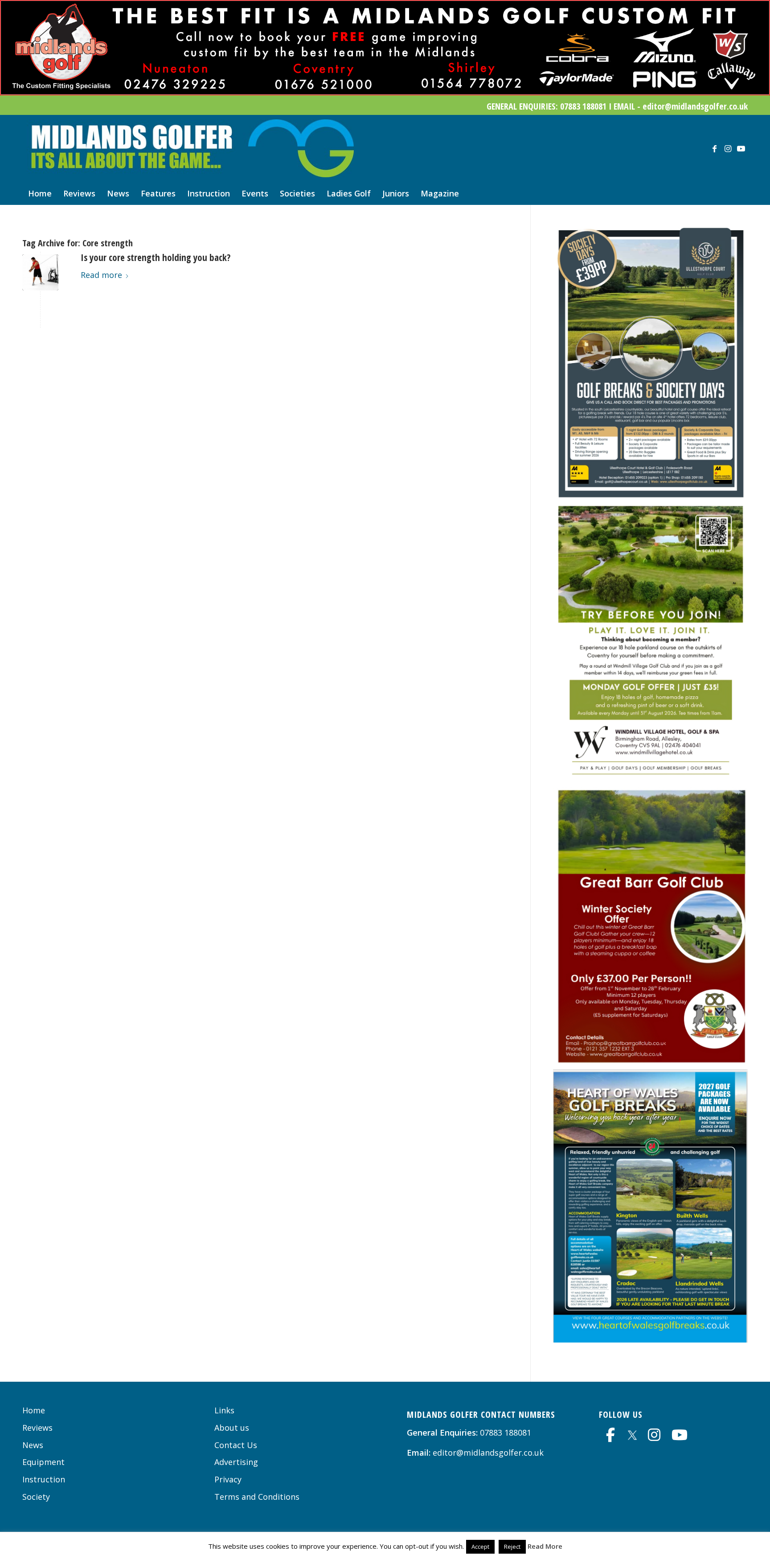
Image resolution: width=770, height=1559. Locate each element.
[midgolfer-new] (190, 148)
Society (36, 1496)
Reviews (37, 1427)
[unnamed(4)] (40, 272)
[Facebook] (610, 1434)
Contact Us (235, 1445)
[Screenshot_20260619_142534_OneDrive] (650, 496)
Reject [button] (512, 1547)
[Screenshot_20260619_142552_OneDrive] (650, 1062)
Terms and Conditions (256, 1496)
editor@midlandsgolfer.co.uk (488, 1452)
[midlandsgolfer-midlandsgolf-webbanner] (385, 92)
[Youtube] (679, 1434)
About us (231, 1427)
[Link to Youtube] (741, 148)
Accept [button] (480, 1547)
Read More (545, 1546)
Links (224, 1410)
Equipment (43, 1462)
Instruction (43, 1479)
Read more (101, 274)
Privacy (228, 1479)
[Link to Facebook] (714, 148)
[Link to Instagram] (727, 148)
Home (33, 1410)
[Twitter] (632, 1433)
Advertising (236, 1462)
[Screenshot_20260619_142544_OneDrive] (650, 1339)
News (32, 1445)
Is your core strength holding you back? (155, 257)
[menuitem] (39, 193)
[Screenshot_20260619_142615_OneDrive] (650, 779)
